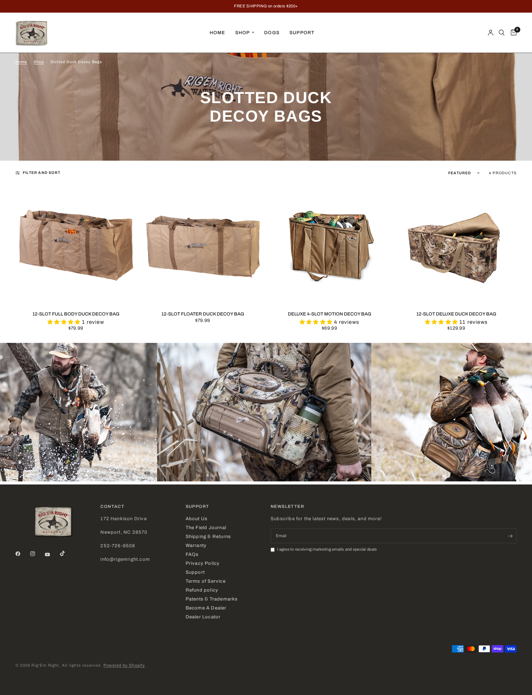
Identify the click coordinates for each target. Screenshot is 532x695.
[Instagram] (37, 553)
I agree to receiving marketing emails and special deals (327, 549)
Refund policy (202, 590)
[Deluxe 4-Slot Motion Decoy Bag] (329, 244)
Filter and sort (41, 173)
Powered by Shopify (124, 665)
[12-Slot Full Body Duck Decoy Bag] (75, 244)
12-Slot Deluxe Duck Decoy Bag (456, 313)
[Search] (502, 33)
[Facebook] (22, 553)
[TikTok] (67, 553)
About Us (197, 518)
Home (217, 32)
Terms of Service (206, 581)
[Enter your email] (510, 535)
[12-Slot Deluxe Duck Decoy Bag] (456, 244)
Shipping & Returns (208, 536)
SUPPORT (197, 506)
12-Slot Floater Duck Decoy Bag (202, 313)
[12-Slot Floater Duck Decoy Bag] (202, 244)
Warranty (196, 545)
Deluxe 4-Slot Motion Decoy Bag (329, 313)
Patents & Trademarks (212, 599)
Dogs (272, 32)
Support (301, 32)
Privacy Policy (203, 563)
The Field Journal (206, 527)
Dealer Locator (203, 616)
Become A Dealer (206, 607)
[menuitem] (217, 32)
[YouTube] (51, 554)
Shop (242, 32)
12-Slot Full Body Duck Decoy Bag (75, 313)
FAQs (192, 554)
